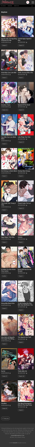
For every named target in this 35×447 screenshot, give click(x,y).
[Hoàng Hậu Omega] (26, 158)
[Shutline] (9, 391)
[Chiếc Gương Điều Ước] (26, 60)
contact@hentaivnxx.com (17, 435)
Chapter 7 (4, 209)
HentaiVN (15, 442)
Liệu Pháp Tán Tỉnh (24, 137)
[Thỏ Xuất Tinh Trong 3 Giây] (9, 191)
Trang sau (6, 418)
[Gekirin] (26, 224)
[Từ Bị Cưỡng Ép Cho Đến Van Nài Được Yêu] (26, 291)
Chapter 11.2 (5, 109)
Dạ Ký (3, 371)
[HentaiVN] (7, 2)
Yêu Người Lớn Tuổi (24, 337)
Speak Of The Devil (24, 105)
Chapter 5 (4, 45)
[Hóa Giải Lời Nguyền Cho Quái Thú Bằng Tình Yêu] (9, 325)
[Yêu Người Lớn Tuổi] (26, 325)
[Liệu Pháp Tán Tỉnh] (26, 124)
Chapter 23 (21, 109)
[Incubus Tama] (9, 92)
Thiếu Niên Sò (22, 371)
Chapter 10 (21, 208)
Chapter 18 (21, 142)
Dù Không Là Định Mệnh (9, 171)
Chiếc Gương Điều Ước (25, 72)
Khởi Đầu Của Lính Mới (8, 72)
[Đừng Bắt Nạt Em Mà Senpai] (26, 257)
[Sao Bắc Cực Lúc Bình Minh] (9, 124)
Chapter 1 (21, 242)
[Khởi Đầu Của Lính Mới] (9, 60)
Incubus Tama (5, 105)
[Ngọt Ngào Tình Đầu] (9, 224)
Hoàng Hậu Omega (24, 171)
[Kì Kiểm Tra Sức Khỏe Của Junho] (9, 257)
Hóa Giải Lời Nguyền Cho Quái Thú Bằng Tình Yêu (8, 339)
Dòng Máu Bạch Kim (8, 303)
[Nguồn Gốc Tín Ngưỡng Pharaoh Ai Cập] (9, 26)
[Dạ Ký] (9, 358)
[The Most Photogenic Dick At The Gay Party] (26, 391)
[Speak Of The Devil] (26, 92)
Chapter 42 (4, 408)
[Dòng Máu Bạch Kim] (9, 291)
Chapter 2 (4, 77)
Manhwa (10, 5)
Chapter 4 (21, 77)
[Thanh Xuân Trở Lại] (26, 191)
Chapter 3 (4, 143)
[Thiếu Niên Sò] (26, 358)
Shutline (4, 403)
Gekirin (20, 237)
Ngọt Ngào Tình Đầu (7, 237)
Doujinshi (3, 5)
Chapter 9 (21, 410)
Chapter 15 (21, 45)
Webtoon (16, 5)
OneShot (4, 276)
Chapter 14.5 (21, 376)
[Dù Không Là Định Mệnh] (9, 158)
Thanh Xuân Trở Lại (24, 203)
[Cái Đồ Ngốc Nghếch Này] (26, 26)
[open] (33, 2)
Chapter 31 (4, 376)
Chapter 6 (21, 175)
